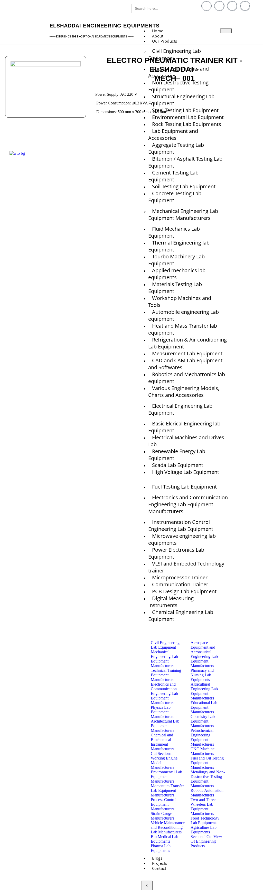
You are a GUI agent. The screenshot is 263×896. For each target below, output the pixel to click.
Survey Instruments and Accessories (178, 72)
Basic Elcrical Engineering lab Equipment (184, 427)
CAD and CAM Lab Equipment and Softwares (185, 364)
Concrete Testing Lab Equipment (174, 197)
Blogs (130, 186)
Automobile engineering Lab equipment (183, 315)
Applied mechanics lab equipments (176, 274)
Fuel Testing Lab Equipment (184, 486)
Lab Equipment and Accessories (173, 134)
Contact (159, 868)
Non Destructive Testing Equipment (178, 86)
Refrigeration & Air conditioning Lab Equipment (187, 343)
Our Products (164, 41)
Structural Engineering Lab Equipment (181, 100)
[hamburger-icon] (226, 30)
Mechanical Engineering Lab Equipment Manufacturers (183, 214)
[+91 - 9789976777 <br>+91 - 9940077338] (3, 9)
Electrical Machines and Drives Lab (186, 441)
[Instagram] (245, 6)
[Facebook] (206, 6)
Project (132, 194)
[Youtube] (232, 6)
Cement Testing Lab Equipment (173, 176)
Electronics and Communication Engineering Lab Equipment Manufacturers (188, 504)
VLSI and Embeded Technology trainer (186, 567)
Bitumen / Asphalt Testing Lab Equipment (185, 162)
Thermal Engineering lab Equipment (179, 246)
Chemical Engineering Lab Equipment (180, 615)
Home (131, 171)
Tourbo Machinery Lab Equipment (176, 260)
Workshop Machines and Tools (179, 301)
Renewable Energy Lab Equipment (176, 455)
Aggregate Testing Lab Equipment (176, 148)
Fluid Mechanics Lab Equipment (174, 232)
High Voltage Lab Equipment (185, 472)
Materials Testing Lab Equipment (175, 288)
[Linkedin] (219, 6)
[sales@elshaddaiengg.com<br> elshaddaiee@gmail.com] (69, 9)
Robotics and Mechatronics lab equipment (186, 378)
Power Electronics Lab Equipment (176, 553)
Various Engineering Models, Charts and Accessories (183, 391)
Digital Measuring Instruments (171, 602)
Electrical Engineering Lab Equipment (180, 409)
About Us (134, 178)
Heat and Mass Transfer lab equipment (182, 329)
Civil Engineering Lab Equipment (174, 54)
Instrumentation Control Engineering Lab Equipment (180, 525)
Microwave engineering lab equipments (182, 539)
